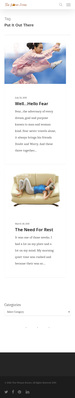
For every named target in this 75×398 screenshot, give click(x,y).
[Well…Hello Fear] (35, 103)
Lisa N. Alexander (20, 47)
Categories (12, 305)
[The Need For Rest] (35, 223)
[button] (68, 5)
